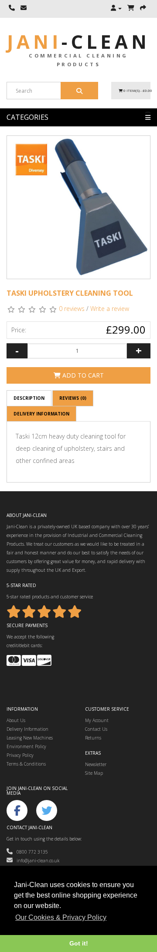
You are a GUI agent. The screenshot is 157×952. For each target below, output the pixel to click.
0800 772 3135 (30, 852)
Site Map (94, 773)
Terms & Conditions (26, 764)
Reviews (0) (72, 398)
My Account (97, 720)
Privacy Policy (20, 755)
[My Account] (116, 8)
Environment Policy (26, 746)
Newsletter (95, 764)
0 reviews (72, 308)
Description (29, 398)
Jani (78, 41)
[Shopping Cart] (130, 8)
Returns (93, 738)
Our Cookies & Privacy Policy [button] (60, 917)
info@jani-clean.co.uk (36, 860)
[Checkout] (143, 8)
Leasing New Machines (30, 738)
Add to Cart (82, 375)
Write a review (109, 308)
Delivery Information (41, 414)
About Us (16, 720)
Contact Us (96, 729)
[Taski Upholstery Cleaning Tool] (78, 207)
